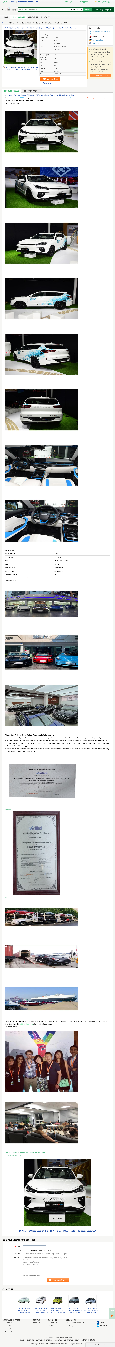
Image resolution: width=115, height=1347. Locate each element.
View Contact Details (97, 40)
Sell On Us (71, 1320)
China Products (18, 17)
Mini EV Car (57, 32)
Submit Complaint (11, 1326)
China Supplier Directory (38, 17)
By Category (53, 1323)
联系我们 (92, 1340)
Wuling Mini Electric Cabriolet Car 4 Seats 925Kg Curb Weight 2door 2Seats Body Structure (91, 1312)
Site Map (49, 1340)
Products (30, 1340)
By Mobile (52, 1326)
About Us (36, 1320)
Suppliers (40, 1340)
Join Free (12, 2)
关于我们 (84, 1340)
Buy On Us (52, 1320)
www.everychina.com (63, 1338)
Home (5, 17)
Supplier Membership (75, 1323)
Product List (95, 43)
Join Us (35, 1326)
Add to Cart (48, 83)
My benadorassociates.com (27, 2)
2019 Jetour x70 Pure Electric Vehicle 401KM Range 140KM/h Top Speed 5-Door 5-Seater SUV (40, 28)
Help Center (8, 1332)
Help (77, 1340)
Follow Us (103, 1325)
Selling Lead (72, 1326)
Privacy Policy (9, 1329)
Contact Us (8, 1323)
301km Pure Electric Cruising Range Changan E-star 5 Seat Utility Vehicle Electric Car (41, 1312)
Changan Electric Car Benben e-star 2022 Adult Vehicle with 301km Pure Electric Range (24, 1312)
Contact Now (52, 79)
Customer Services (11, 1320)
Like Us (102, 1322)
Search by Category (103, 9)
